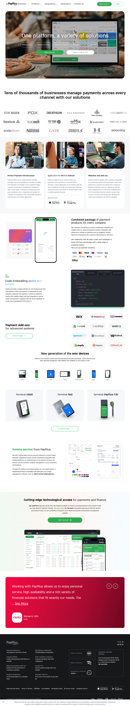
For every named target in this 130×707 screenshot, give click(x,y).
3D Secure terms (69, 689)
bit (85, 45)
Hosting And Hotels (43, 45)
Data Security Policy (13, 689)
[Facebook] (123, 644)
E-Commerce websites (61, 45)
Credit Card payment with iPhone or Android (18, 660)
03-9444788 (102, 664)
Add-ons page (18, 336)
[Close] (3, 702)
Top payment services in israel (16, 652)
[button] (78, 4)
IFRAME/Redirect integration (44, 652)
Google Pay (104, 45)
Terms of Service (26, 689)
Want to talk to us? (80, 52)
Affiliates (37, 689)
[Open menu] (7, 4)
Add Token (91, 273)
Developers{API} (56, 689)
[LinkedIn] (120, 644)
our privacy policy (99, 704)
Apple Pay (93, 45)
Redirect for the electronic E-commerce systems (15, 669)
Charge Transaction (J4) (104, 273)
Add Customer (117, 273)
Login (118, 4)
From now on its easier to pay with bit (46, 678)
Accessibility (45, 689)
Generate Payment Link (77, 273)
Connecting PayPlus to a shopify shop (17, 678)
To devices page (64, 429)
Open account (104, 4)
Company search (81, 689)
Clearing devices (27, 45)
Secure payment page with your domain (45, 669)
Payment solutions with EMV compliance (44, 660)
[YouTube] (118, 644)
